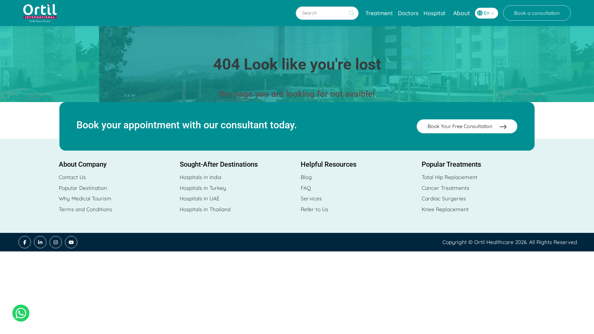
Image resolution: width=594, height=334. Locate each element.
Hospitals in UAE (200, 198)
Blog (306, 177)
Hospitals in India (200, 177)
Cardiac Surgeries (444, 198)
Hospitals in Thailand (205, 209)
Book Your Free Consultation (460, 126)
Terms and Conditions (85, 209)
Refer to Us (314, 209)
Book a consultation (537, 13)
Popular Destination (83, 188)
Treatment (379, 13)
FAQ (306, 188)
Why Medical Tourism (85, 198)
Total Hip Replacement (449, 177)
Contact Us (72, 177)
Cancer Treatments (445, 188)
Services (311, 198)
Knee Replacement (445, 209)
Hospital (434, 13)
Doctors (408, 13)
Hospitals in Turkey (203, 188)
